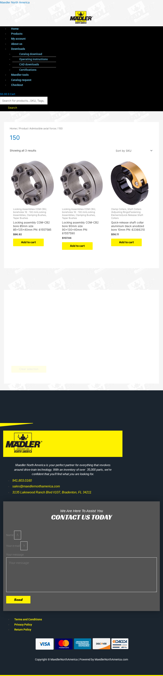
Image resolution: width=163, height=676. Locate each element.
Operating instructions (33, 59)
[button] (73, 48)
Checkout (17, 85)
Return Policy (22, 629)
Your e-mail (13, 545)
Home (15, 28)
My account (18, 38)
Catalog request (21, 80)
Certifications (27, 69)
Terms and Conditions (28, 619)
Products (16, 33)
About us (16, 43)
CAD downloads (29, 64)
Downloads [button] (18, 48)
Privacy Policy (23, 624)
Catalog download (30, 54)
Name (10, 535)
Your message (15, 554)
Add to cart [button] (28, 242)
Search (12, 107)
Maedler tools (20, 74)
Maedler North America (15, 2)
